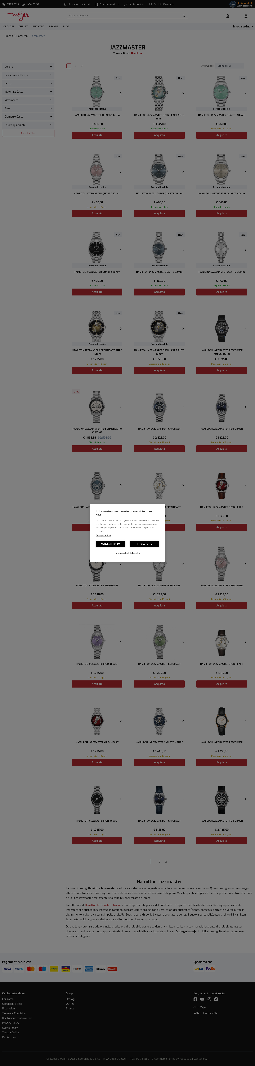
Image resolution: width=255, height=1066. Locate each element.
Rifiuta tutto (145, 544)
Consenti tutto (110, 544)
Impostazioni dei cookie (128, 553)
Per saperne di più (103, 535)
